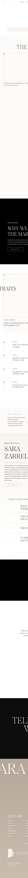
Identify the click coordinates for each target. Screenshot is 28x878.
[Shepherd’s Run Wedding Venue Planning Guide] (7, 359)
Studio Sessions (9, 320)
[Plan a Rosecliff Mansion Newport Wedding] (7, 346)
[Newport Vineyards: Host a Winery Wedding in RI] (7, 386)
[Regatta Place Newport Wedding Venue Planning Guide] (7, 373)
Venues (15, 341)
